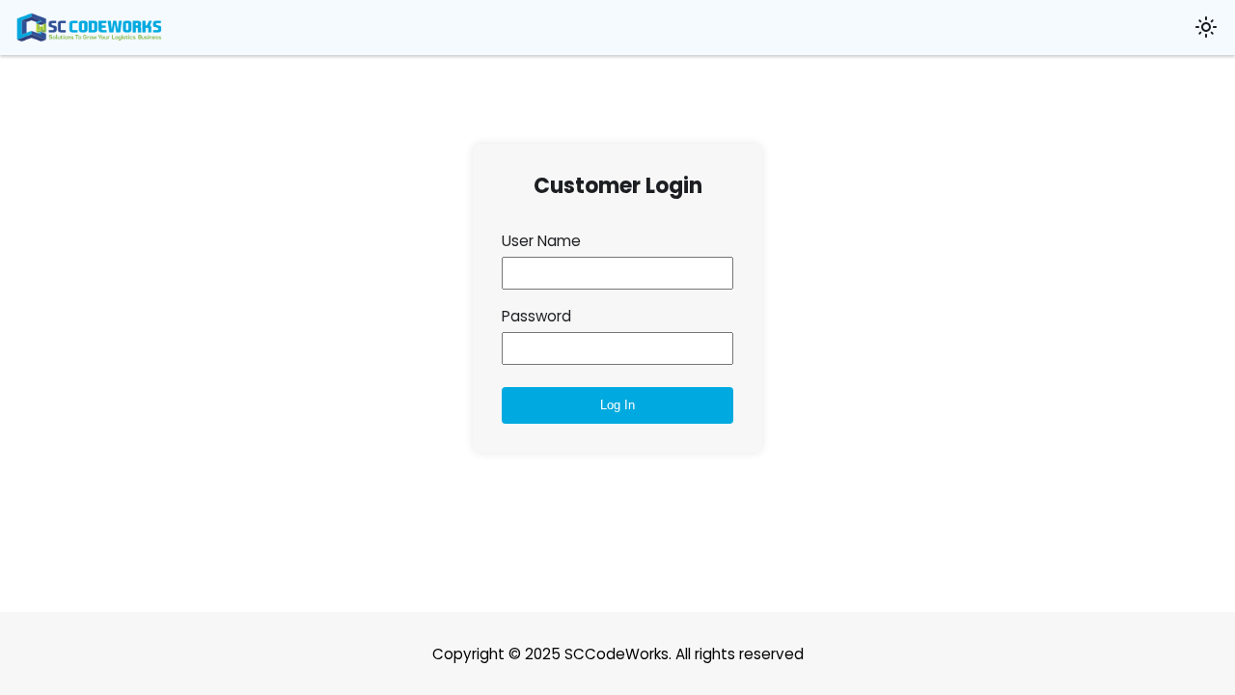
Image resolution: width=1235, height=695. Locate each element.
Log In (617, 405)
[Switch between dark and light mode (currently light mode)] (1205, 27)
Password (536, 316)
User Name (541, 241)
